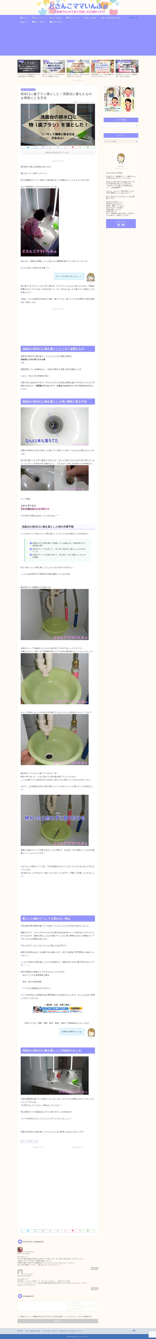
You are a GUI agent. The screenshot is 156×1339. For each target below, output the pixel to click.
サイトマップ (40, 18)
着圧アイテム (73, 18)
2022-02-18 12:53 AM (24, 1276)
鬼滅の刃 (23, 22)
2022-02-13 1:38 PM (24, 1253)
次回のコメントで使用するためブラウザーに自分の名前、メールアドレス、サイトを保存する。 (56, 1316)
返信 (95, 1268)
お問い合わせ (57, 22)
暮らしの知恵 (91, 18)
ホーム (24, 18)
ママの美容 (56, 18)
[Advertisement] (78, 41)
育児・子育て (39, 22)
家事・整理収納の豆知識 (110, 18)
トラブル (25, 1141)
